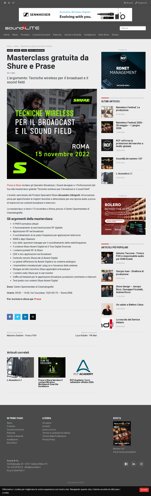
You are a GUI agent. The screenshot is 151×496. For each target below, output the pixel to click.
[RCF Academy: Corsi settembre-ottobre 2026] (83, 367)
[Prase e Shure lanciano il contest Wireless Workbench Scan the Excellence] (51, 367)
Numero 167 (119, 449)
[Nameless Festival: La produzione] (107, 112)
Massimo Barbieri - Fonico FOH (21, 335)
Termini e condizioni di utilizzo (56, 433)
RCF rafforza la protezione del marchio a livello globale (129, 143)
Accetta (144, 490)
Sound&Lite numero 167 (129, 158)
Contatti (46, 426)
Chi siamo (46, 423)
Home (7, 34)
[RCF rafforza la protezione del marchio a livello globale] (107, 145)
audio (10, 50)
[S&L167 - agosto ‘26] (128, 433)
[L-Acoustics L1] (20, 367)
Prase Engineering (36, 50)
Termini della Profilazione (54, 436)
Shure (16, 50)
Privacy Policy (48, 439)
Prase (10, 185)
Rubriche (57, 34)
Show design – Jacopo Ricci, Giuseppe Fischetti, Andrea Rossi (129, 289)
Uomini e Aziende (72, 34)
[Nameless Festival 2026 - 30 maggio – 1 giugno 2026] (107, 127)
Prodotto (25, 34)
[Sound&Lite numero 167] (107, 163)
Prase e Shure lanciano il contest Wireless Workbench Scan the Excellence (50, 383)
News (15, 34)
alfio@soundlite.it (32, 467)
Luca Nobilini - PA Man (86, 335)
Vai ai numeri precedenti (124, 452)
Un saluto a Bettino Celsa (129, 304)
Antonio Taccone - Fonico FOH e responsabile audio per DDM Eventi (130, 256)
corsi (24, 50)
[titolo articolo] (107, 258)
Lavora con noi (49, 429)
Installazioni (90, 34)
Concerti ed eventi (41, 34)
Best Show (104, 34)
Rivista (115, 34)
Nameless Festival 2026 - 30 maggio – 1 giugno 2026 (129, 125)
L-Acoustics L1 (14, 380)
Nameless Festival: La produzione (128, 109)
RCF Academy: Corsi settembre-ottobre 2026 (81, 381)
